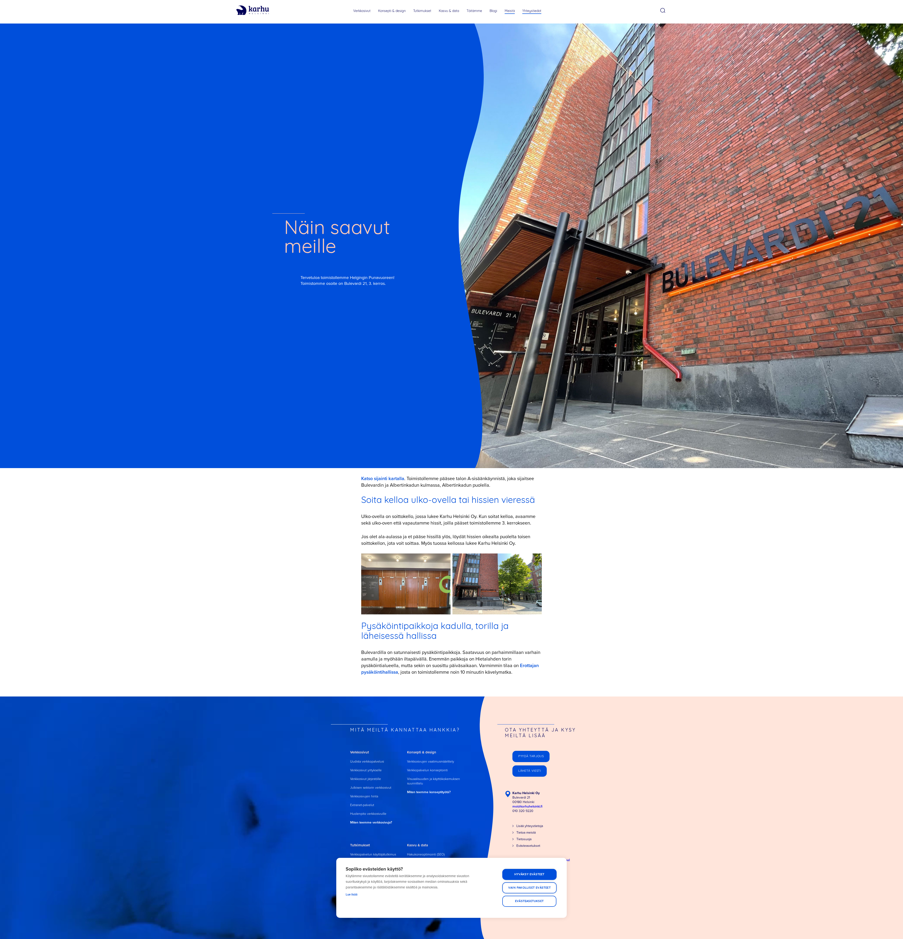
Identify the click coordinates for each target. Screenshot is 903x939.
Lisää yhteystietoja (529, 826)
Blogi (493, 11)
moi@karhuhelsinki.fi (527, 806)
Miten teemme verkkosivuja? (371, 822)
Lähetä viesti (529, 770)
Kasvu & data (449, 11)
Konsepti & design (392, 11)
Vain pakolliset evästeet (529, 887)
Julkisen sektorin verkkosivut (370, 787)
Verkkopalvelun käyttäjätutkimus (373, 854)
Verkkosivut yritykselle (366, 770)
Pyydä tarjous (531, 756)
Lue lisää (351, 894)
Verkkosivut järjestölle (365, 778)
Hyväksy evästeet (529, 874)
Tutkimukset (422, 11)
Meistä (510, 11)
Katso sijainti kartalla (382, 478)
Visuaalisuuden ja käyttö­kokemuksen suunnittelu (433, 781)
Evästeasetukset (529, 901)
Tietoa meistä (526, 832)
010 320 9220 (522, 810)
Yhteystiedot (531, 11)
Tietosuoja (523, 839)
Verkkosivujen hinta (364, 796)
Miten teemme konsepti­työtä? (429, 792)
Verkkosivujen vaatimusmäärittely (430, 761)
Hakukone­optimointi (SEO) (426, 854)
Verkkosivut (362, 11)
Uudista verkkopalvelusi (367, 761)
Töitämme (474, 11)
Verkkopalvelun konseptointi (427, 770)
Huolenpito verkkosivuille (368, 813)
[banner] (252, 10)
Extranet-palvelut (362, 805)
